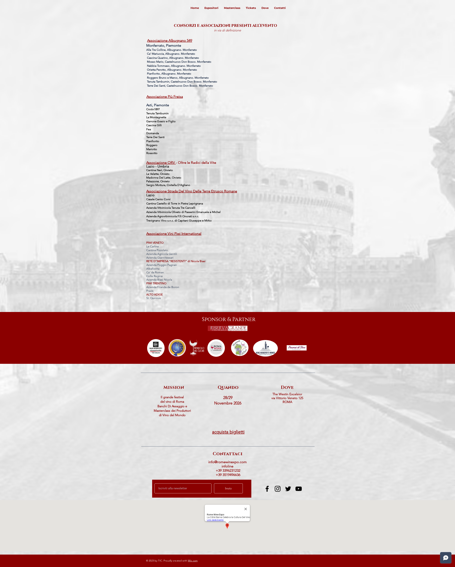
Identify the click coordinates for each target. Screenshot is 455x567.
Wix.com (193, 560)
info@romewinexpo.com (227, 462)
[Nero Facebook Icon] (267, 489)
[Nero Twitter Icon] (288, 489)
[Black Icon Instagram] (278, 489)
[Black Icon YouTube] (299, 489)
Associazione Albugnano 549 (169, 40)
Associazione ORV (161, 162)
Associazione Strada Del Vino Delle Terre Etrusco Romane (191, 191)
